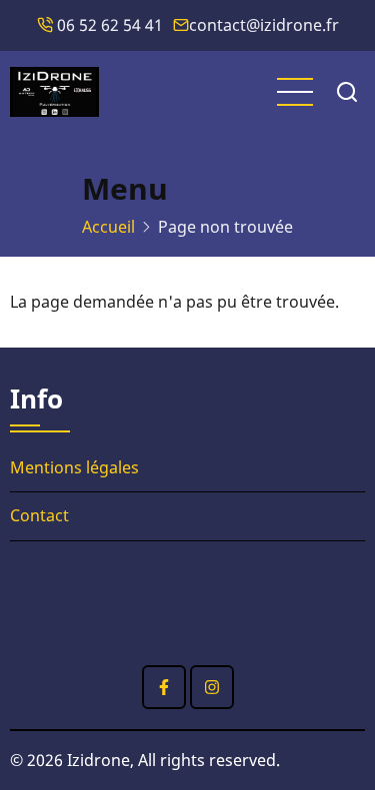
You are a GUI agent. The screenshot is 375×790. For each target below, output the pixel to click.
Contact (39, 515)
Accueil (108, 227)
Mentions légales (74, 467)
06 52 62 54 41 (108, 25)
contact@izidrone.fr (264, 25)
